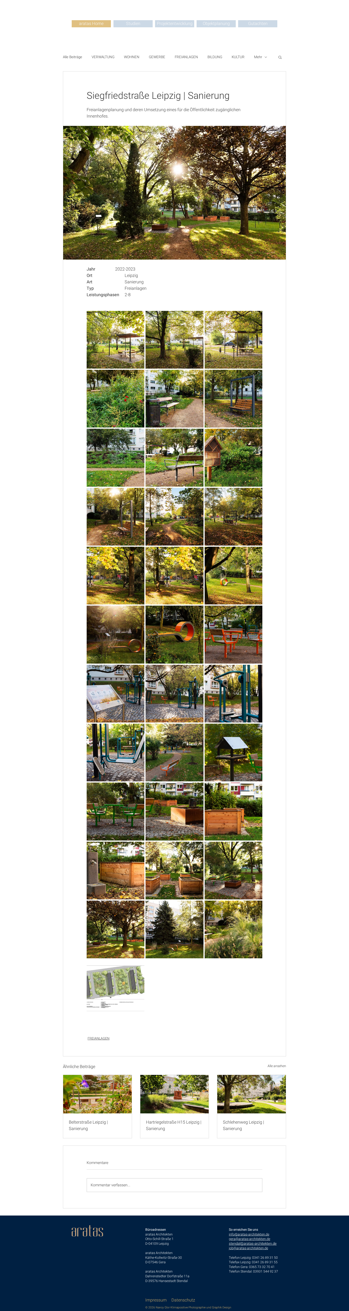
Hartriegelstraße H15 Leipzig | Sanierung (173, 1125)
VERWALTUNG (103, 57)
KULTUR (238, 57)
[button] (280, 57)
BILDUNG (215, 57)
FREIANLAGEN (186, 57)
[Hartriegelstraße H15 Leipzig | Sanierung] (174, 1094)
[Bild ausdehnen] (115, 340)
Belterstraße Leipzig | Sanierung (88, 1125)
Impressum (156, 1300)
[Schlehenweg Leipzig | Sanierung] (251, 1094)
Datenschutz (183, 1300)
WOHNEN (131, 57)
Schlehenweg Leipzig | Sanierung (243, 1125)
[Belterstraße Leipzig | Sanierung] (97, 1094)
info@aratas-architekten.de (249, 1234)
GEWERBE (157, 57)
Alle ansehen (277, 1066)
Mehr (258, 57)
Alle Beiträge (72, 57)
